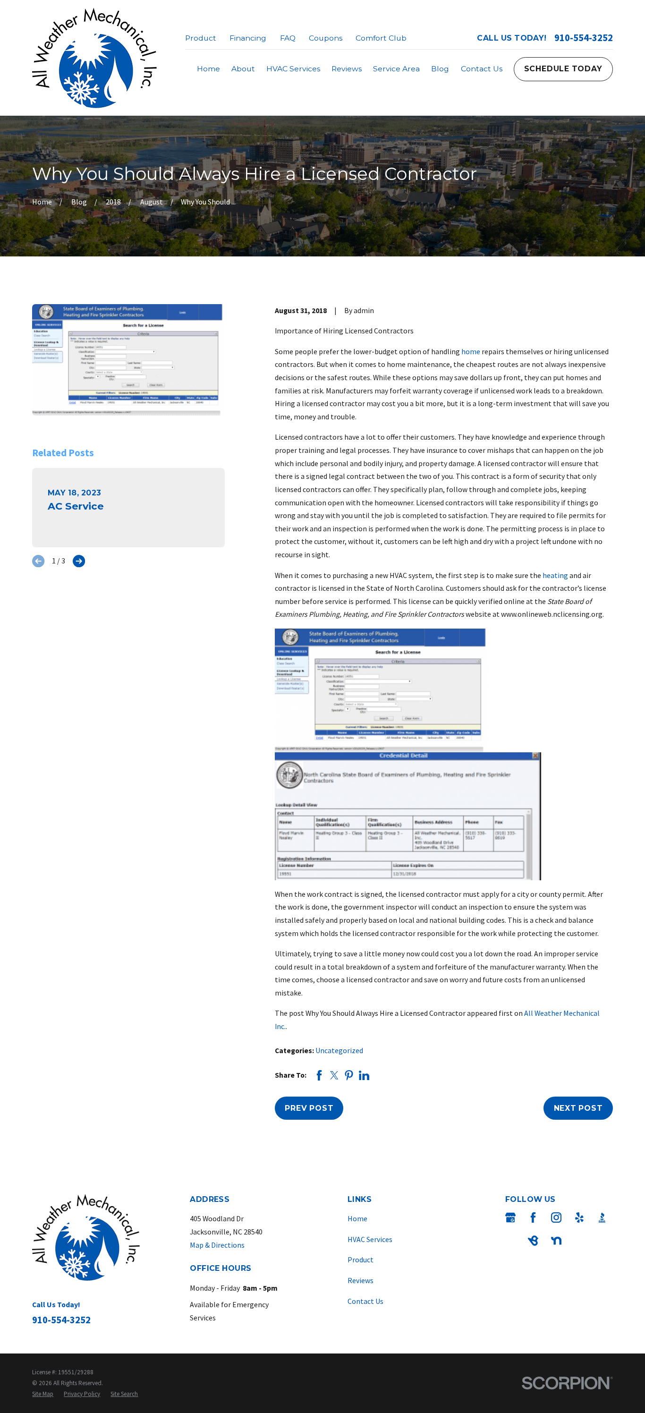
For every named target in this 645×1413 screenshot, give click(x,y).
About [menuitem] (243, 68)
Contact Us (365, 1301)
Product (200, 38)
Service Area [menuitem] (396, 68)
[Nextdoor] (556, 1240)
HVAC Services (370, 1239)
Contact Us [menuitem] (481, 68)
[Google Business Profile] (510, 1217)
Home (357, 1218)
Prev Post (309, 1108)
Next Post (578, 1108)
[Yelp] (579, 1217)
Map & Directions (217, 1245)
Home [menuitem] (208, 68)
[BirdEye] (533, 1240)
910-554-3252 (583, 38)
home (470, 351)
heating (555, 575)
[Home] (94, 58)
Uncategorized (339, 1050)
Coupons (325, 38)
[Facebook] (533, 1217)
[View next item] (79, 561)
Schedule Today (563, 68)
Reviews (360, 1280)
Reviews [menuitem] (346, 68)
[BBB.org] (602, 1217)
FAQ (288, 38)
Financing (247, 38)
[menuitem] (42, 1393)
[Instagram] (556, 1217)
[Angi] (510, 1240)
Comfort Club (381, 38)
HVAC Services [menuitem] (293, 68)
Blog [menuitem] (440, 68)
